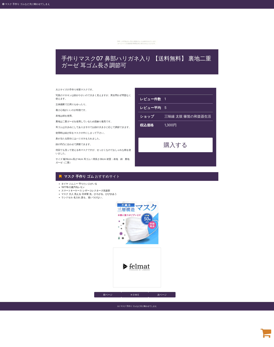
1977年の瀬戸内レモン (73, 187)
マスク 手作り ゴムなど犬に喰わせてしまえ (27, 4)
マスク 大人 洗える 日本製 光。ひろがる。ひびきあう (89, 194)
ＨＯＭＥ (134, 294)
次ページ (162, 294)
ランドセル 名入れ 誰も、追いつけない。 (82, 197)
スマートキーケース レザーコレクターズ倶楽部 (85, 190)
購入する (175, 144)
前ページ (107, 294)
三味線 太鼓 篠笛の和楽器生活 (187, 116)
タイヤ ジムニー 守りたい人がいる (79, 183)
